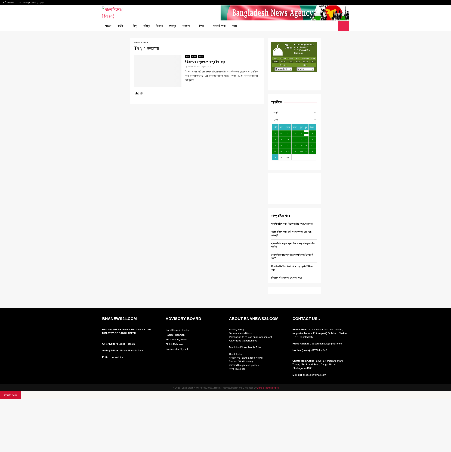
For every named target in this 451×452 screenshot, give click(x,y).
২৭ (306, 151)
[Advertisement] (225, 425)
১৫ (275, 145)
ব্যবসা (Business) (237, 368)
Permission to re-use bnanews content (250, 336)
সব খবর (194, 56)
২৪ (287, 151)
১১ (295, 139)
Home (137, 42)
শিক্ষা (201, 25)
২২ (275, 151)
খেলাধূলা (172, 25)
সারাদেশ (186, 25)
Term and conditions (240, 333)
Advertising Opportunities (243, 340)
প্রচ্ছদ (108, 25)
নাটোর (187, 56)
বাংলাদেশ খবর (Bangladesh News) (246, 357)
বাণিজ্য (146, 25)
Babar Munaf (194, 66)
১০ (287, 139)
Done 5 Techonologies (268, 388)
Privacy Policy (236, 329)
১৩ (306, 139)
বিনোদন (159, 25)
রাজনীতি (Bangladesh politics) (244, 365)
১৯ (301, 145)
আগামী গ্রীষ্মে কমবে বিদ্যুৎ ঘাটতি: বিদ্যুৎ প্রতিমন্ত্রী (292, 223)
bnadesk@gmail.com (314, 374)
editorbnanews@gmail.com (327, 343)
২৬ (301, 151)
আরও (234, 25)
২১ (312, 145)
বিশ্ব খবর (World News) (241, 361)
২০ (306, 145)
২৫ (295, 151)
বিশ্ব (135, 25)
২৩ (281, 151)
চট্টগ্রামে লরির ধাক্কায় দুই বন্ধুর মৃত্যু (286, 277)
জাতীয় (120, 25)
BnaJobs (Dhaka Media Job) (245, 347)
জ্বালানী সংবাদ (219, 25)
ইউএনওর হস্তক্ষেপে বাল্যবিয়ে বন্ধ (205, 62)
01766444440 (319, 350)
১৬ (281, 145)
